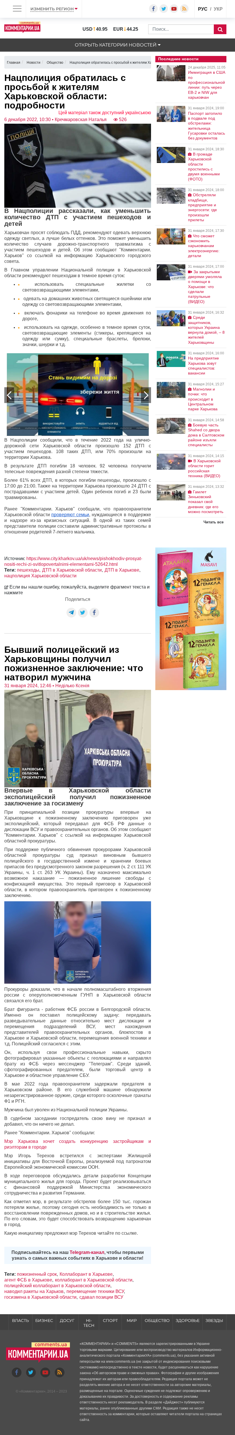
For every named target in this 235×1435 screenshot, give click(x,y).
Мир (132, 1320)
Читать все (213, 522)
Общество (157, 1320)
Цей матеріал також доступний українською (104, 112)
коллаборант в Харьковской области (93, 1279)
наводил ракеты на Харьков (34, 1291)
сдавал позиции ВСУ (101, 1297)
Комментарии (32, 1391)
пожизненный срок (37, 1274)
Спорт (110, 1320)
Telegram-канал (87, 1252)
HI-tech (88, 1323)
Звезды (214, 1320)
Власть (20, 1320)
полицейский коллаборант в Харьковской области (57, 1285)
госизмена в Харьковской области (40, 1297)
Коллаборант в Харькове (86, 1274)
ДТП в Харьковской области (72, 570)
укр (218, 9)
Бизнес (44, 1320)
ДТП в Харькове (122, 570)
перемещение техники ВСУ (95, 1291)
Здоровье (187, 1320)
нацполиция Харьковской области (40, 575)
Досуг (67, 1320)
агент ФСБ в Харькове (28, 1279)
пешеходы (28, 570)
